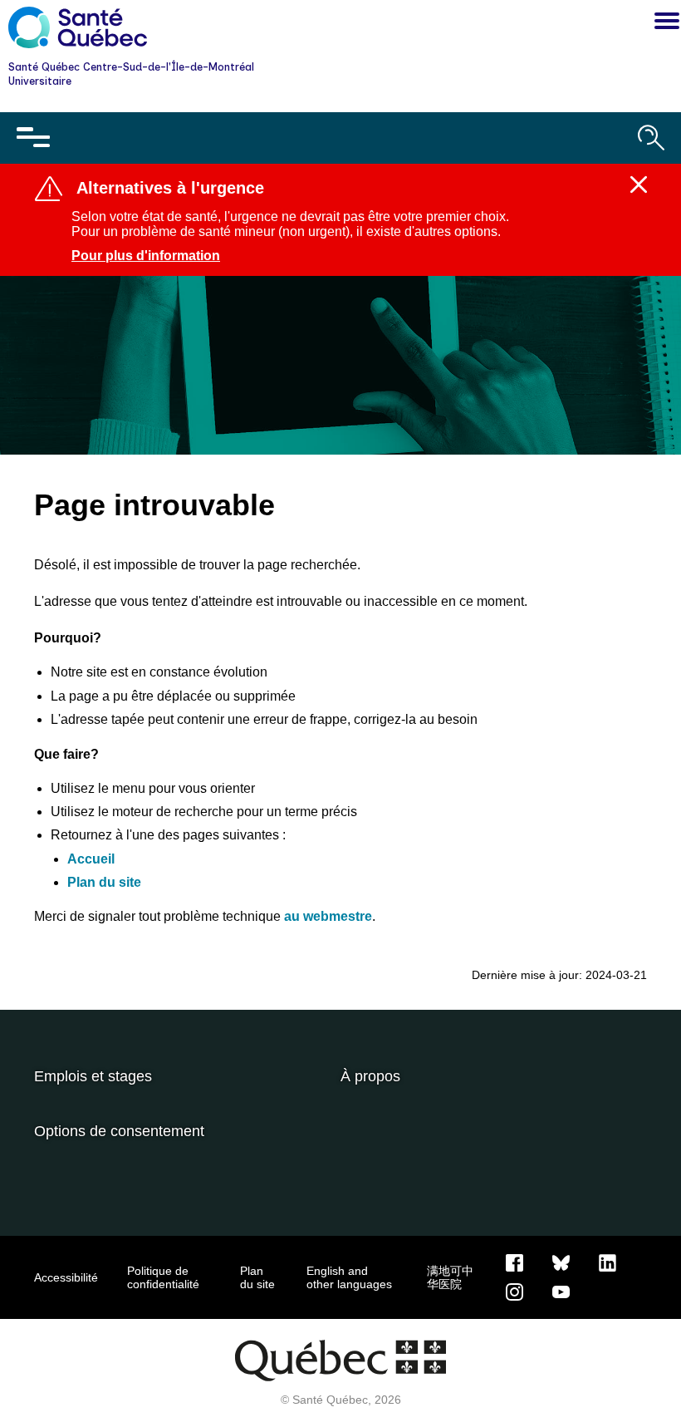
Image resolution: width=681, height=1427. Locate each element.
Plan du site (104, 882)
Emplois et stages (93, 1076)
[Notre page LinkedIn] (607, 1261)
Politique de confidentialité (163, 1277)
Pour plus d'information (145, 255)
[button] (662, 23)
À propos (370, 1076)
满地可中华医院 (450, 1277)
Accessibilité (66, 1277)
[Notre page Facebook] (514, 1261)
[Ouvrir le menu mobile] (33, 138)
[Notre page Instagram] (514, 1290)
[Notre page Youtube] (561, 1290)
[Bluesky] (561, 1261)
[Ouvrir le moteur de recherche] (651, 138)
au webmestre (328, 916)
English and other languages (349, 1277)
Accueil (91, 859)
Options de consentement (119, 1131)
